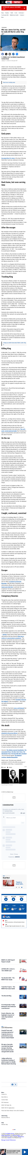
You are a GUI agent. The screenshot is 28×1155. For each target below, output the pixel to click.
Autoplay (10, 767)
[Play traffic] (21, 899)
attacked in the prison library (9, 733)
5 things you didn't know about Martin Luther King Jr (14, 343)
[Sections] (2, 2)
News (2, 13)
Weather (7, 13)
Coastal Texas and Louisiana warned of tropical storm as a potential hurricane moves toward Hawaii (7, 1034)
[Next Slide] (22, 775)
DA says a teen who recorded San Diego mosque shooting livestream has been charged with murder (7, 1048)
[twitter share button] (6, 54)
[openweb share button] (17, 54)
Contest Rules (4, 1099)
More (2, 17)
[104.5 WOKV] (14, 2)
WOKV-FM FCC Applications (7, 1108)
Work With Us (4, 1097)
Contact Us (4, 1094)
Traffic (11, 13)
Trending (4, 27)
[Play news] (6, 899)
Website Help (4, 1124)
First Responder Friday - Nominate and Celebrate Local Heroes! (8, 1006)
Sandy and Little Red (7, 587)
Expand (4, 767)
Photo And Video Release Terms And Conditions (12, 1110)
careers (9, 1137)
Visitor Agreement (5, 1135)
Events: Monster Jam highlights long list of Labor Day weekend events (7, 1016)
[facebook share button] (2, 54)
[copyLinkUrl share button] (13, 54)
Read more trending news (9, 82)
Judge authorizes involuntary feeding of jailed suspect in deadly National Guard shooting (8, 1061)
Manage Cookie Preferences (8, 1140)
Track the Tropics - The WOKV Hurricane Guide (8, 988)
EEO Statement (5, 1102)
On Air (16, 13)
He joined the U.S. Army (8, 158)
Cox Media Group (9, 1133)
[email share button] (10, 54)
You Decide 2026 (5, 15)
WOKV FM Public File (6, 1105)
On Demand (21, 13)
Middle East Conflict (14, 15)
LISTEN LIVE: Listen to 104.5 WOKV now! (12, 8)
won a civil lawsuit (19, 708)
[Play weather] (13, 899)
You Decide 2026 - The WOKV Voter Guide (8, 979)
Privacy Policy (16, 1135)
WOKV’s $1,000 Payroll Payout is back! (8, 961)
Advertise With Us (5, 1117)
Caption (24, 49)
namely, (5, 634)
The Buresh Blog (6, 996)
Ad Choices (21, 1136)
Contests (22, 15)
